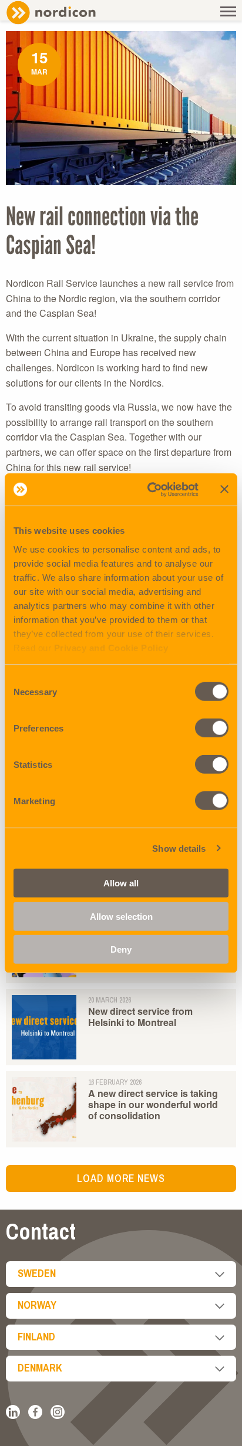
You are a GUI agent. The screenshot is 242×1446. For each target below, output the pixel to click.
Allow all (121, 883)
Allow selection (121, 916)
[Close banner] (224, 489)
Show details (179, 848)
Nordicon (70, 12)
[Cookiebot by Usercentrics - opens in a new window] (150, 489)
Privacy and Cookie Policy (111, 647)
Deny (121, 949)
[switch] (211, 728)
